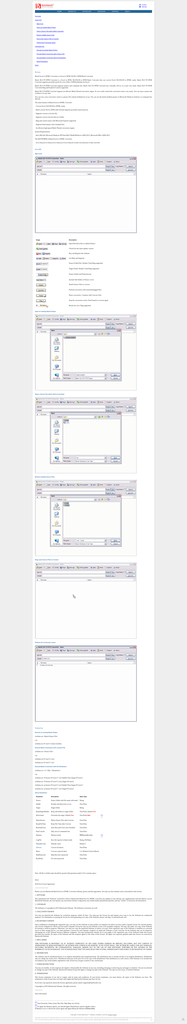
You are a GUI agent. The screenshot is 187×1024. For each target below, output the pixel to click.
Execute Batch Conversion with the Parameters (51, 58)
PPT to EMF (55, 1019)
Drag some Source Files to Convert (48, 39)
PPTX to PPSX (118, 1019)
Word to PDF (38, 1017)
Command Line (39, 46)
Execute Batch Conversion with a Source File (50, 54)
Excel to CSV (138, 1017)
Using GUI (38, 20)
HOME (59, 11)
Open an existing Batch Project (46, 27)
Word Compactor (62, 1019)
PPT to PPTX (68, 1017)
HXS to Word (81, 1017)
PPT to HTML (114, 1017)
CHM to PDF (87, 1017)
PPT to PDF (50, 1017)
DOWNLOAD (86, 11)
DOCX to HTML (105, 1019)
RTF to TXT (37, 1019)
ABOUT (127, 11)
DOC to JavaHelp (84, 1019)
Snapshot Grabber (97, 1019)
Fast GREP (90, 1019)
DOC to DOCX (56, 1017)
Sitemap (144, 7)
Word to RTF (126, 1017)
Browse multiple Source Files (45, 35)
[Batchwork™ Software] (45, 6)
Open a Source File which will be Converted (50, 31)
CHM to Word (75, 1017)
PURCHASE (101, 11)
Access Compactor (71, 1019)
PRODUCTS (72, 11)
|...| (151, 1019)
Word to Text (120, 1017)
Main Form (40, 24)
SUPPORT (115, 11)
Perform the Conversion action (46, 42)
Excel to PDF (44, 1017)
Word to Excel (112, 1019)
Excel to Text (132, 1017)
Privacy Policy (112, 1014)
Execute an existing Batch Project (47, 50)
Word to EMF (50, 1019)
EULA (37, 65)
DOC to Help (93, 1017)
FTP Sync (77, 1019)
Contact (144, 4)
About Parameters (42, 61)
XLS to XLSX (62, 1017)
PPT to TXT (149, 1017)
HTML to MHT (125, 1019)
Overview (38, 16)
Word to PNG (43, 1019)
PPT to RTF (144, 1017)
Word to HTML (100, 1017)
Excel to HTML (107, 1017)
